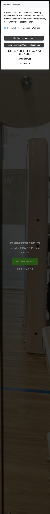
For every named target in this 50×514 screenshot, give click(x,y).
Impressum (25, 63)
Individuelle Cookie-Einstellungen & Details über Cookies (25, 52)
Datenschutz (25, 59)
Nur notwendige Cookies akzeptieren (24, 45)
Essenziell (11, 28)
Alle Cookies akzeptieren (24, 38)
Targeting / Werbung (30, 28)
